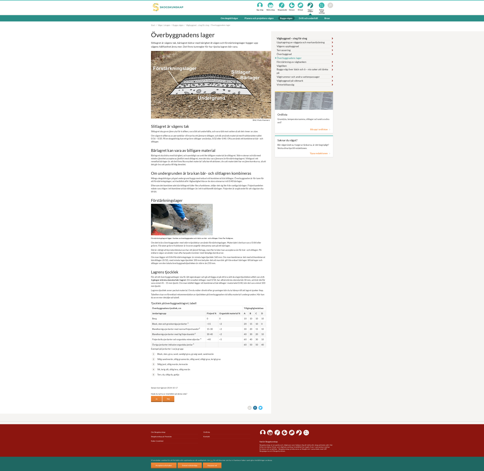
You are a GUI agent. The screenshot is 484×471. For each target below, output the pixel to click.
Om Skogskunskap (158, 432)
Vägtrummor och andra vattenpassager (298, 76)
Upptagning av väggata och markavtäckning (301, 42)
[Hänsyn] (284, 432)
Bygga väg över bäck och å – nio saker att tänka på (302, 71)
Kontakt (206, 436)
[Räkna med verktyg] (306, 432)
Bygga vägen (178, 25)
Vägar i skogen (164, 25)
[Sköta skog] (270, 432)
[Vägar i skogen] (299, 432)
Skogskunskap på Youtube (161, 436)
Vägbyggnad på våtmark (290, 80)
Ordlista (206, 432)
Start (153, 25)
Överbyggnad (284, 54)
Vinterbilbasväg (285, 84)
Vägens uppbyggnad (288, 46)
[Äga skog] (263, 432)
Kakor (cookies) (157, 441)
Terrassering (284, 50)
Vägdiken (282, 65)
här (211, 460)
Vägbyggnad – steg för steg (197, 25)
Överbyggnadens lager (289, 58)
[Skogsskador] (277, 432)
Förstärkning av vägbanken (291, 61)
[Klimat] (292, 432)
